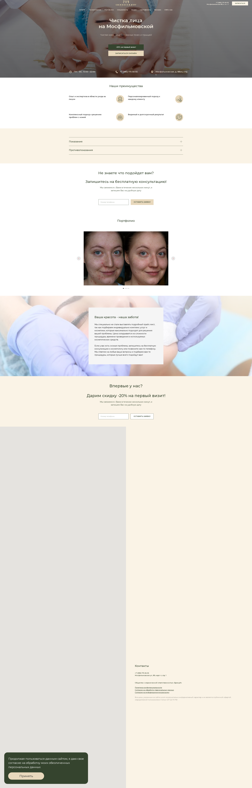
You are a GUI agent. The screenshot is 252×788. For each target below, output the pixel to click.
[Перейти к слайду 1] (123, 288)
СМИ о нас (168, 10)
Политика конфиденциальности (148, 688)
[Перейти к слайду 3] (126, 288)
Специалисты (122, 10)
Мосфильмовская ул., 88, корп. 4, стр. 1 (150, 675)
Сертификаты (145, 10)
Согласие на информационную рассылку (152, 692)
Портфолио (109, 10)
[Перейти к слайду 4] (128, 288)
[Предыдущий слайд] (79, 258)
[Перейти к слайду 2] (125, 288)
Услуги (82, 10)
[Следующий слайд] (173, 258)
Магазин (157, 10)
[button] (240, 3)
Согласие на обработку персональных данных (154, 690)
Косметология (95, 10)
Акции (134, 10)
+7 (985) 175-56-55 (222, 2)
